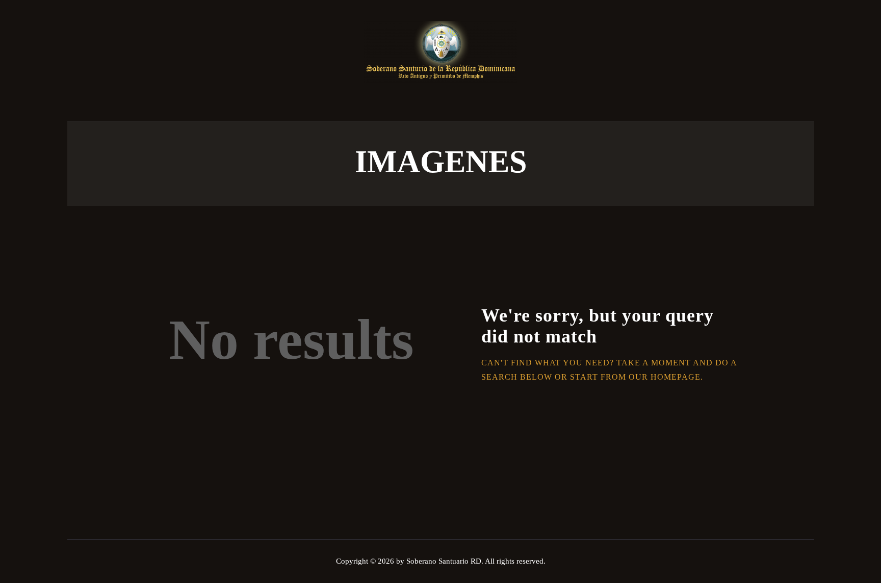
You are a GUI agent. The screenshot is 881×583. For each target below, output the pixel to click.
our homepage (665, 377)
